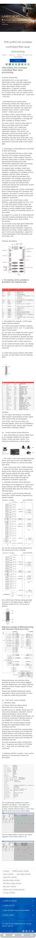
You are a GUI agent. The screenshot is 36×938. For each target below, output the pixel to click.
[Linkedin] (26, 931)
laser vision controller (9, 886)
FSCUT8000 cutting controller (12, 883)
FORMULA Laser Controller (20, 871)
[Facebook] (23, 931)
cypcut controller (8, 874)
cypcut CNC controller (10, 877)
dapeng (20, 57)
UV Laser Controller (9, 892)
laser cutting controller (23, 874)
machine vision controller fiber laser (13, 889)
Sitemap (10, 926)
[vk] (32, 931)
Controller (6, 871)
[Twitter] (29, 931)
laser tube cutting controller (11, 880)
